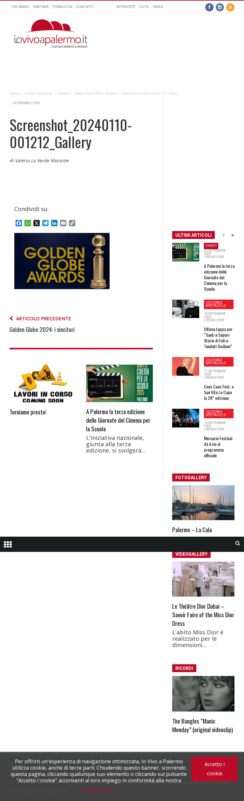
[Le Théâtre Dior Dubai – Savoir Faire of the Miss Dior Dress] (203, 579)
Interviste (125, 6)
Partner (41, 6)
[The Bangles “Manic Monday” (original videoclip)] (203, 694)
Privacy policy (99, 789)
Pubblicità (62, 6)
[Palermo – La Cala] (203, 502)
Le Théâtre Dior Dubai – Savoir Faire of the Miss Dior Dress (203, 614)
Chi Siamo (20, 6)
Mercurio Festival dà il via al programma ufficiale (218, 447)
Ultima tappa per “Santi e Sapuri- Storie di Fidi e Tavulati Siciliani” (218, 337)
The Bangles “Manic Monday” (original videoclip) (202, 725)
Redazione (215, 257)
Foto (144, 6)
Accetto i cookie (215, 769)
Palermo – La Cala (192, 529)
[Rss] (230, 7)
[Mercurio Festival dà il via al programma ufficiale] (185, 418)
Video (158, 6)
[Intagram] (220, 7)
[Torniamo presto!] (43, 383)
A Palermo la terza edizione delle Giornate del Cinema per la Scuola (118, 420)
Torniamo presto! (28, 411)
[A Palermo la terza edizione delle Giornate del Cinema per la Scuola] (119, 383)
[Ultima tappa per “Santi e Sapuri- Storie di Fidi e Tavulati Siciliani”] (185, 309)
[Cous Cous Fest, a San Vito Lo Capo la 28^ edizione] (185, 366)
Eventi (211, 246)
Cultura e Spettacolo (216, 304)
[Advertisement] (160, 57)
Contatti (84, 6)
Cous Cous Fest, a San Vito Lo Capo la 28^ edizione (219, 392)
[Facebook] (209, 7)
